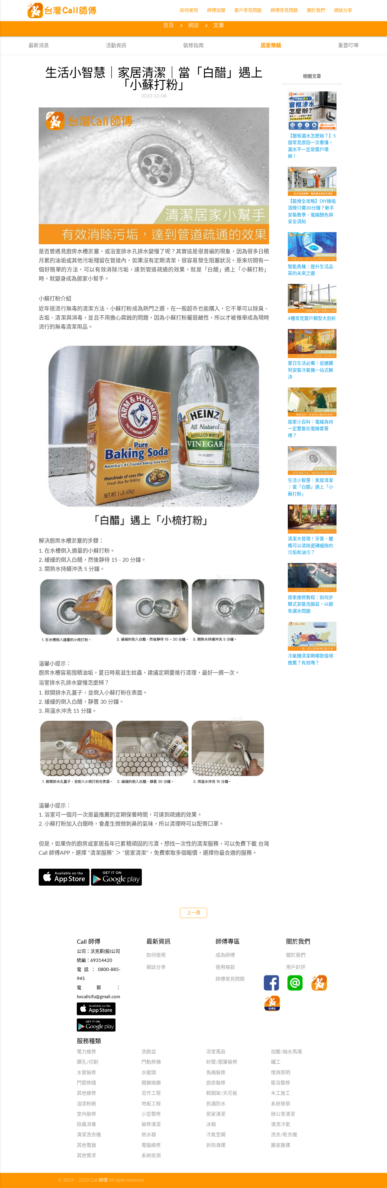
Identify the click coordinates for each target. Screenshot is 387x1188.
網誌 (193, 25)
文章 (218, 25)
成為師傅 (225, 955)
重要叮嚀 (348, 45)
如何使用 (156, 955)
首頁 (168, 25)
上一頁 (193, 912)
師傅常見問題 (230, 979)
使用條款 (225, 967)
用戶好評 (295, 967)
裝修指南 (193, 45)
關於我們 (295, 955)
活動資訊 (116, 45)
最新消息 (38, 45)
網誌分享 (156, 967)
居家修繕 (271, 45)
